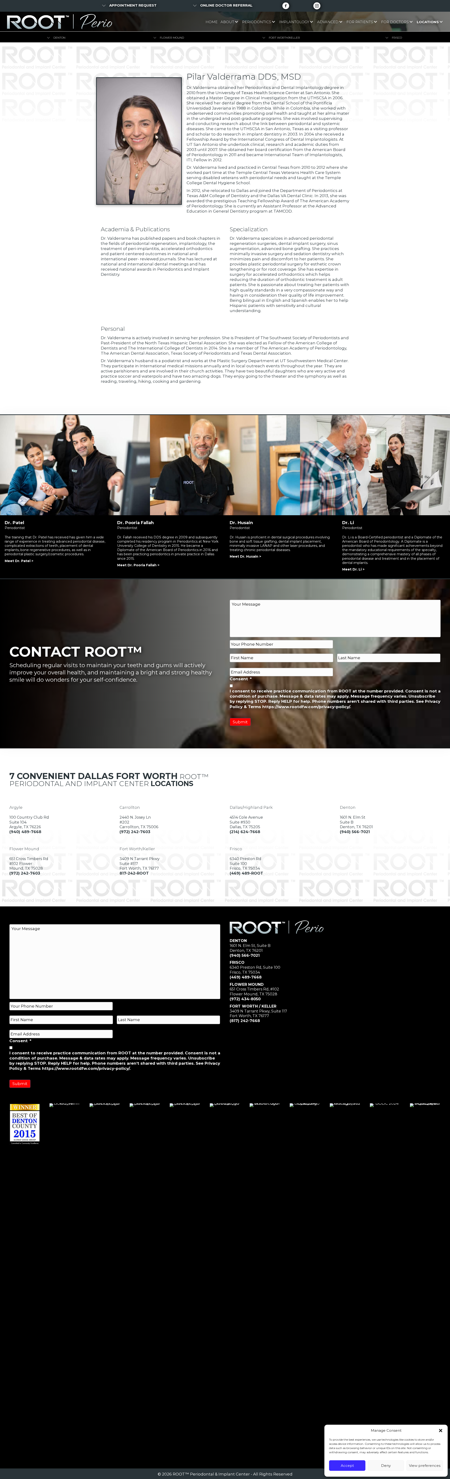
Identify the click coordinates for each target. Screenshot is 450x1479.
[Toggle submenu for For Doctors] (411, 22)
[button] (440, 1430)
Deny (386, 1465)
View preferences (424, 1465)
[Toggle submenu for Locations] (441, 22)
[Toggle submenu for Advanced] (340, 22)
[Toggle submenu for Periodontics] (273, 22)
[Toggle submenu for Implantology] (311, 22)
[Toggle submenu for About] (236, 22)
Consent (241, 679)
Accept (347, 1465)
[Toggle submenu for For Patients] (375, 22)
